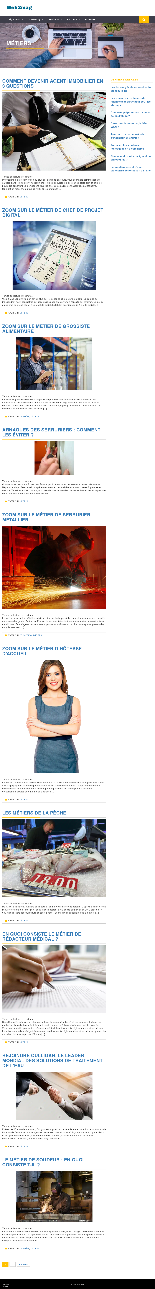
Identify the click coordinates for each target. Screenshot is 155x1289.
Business (54, 19)
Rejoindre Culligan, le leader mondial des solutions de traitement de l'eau (52, 1060)
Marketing (34, 19)
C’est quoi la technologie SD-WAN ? (129, 125)
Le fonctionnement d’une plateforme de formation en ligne (131, 168)
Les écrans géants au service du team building (131, 88)
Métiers (24, 196)
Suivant (23, 1264)
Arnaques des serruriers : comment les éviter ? (51, 432)
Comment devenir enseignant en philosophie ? (131, 157)
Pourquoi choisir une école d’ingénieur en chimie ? (127, 136)
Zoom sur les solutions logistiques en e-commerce (127, 146)
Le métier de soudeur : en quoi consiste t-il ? (43, 1162)
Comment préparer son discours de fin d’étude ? (131, 114)
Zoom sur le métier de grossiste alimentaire (46, 328)
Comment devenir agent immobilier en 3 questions (52, 83)
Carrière (72, 19)
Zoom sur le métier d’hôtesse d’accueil (42, 651)
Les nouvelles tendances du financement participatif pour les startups (131, 101)
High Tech (14, 19)
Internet (90, 19)
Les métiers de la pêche (34, 812)
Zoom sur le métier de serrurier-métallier (47, 517)
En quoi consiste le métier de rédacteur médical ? (41, 936)
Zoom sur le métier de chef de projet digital (52, 212)
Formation (26, 635)
